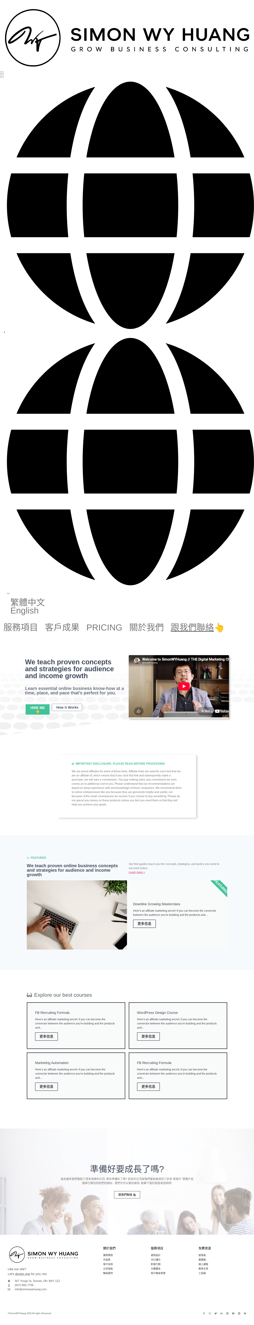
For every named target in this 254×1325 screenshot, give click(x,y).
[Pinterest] (227, 1313)
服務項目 (20, 627)
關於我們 (146, 627)
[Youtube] (233, 1313)
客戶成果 (62, 627)
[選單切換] (1, 74)
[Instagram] (210, 1313)
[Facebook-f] (204, 1313)
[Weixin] (245, 1313)
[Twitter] (215, 1313)
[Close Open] (8, 593)
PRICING (104, 627)
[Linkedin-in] (221, 1313)
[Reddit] (239, 1313)
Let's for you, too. (28, 1274)
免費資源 (205, 1248)
